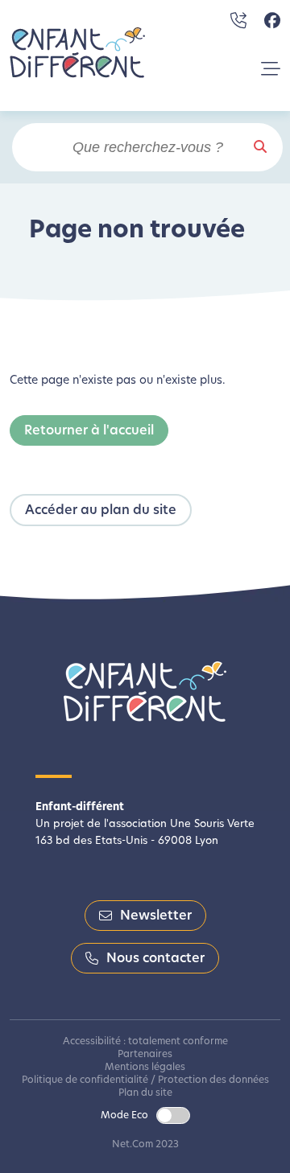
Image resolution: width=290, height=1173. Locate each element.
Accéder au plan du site (100, 510)
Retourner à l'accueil (89, 431)
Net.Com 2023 (145, 1145)
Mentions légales (145, 1067)
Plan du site (145, 1093)
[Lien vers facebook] (272, 21)
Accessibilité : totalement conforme (145, 1042)
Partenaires (145, 1055)
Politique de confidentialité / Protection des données (145, 1080)
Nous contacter (155, 959)
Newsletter (156, 916)
